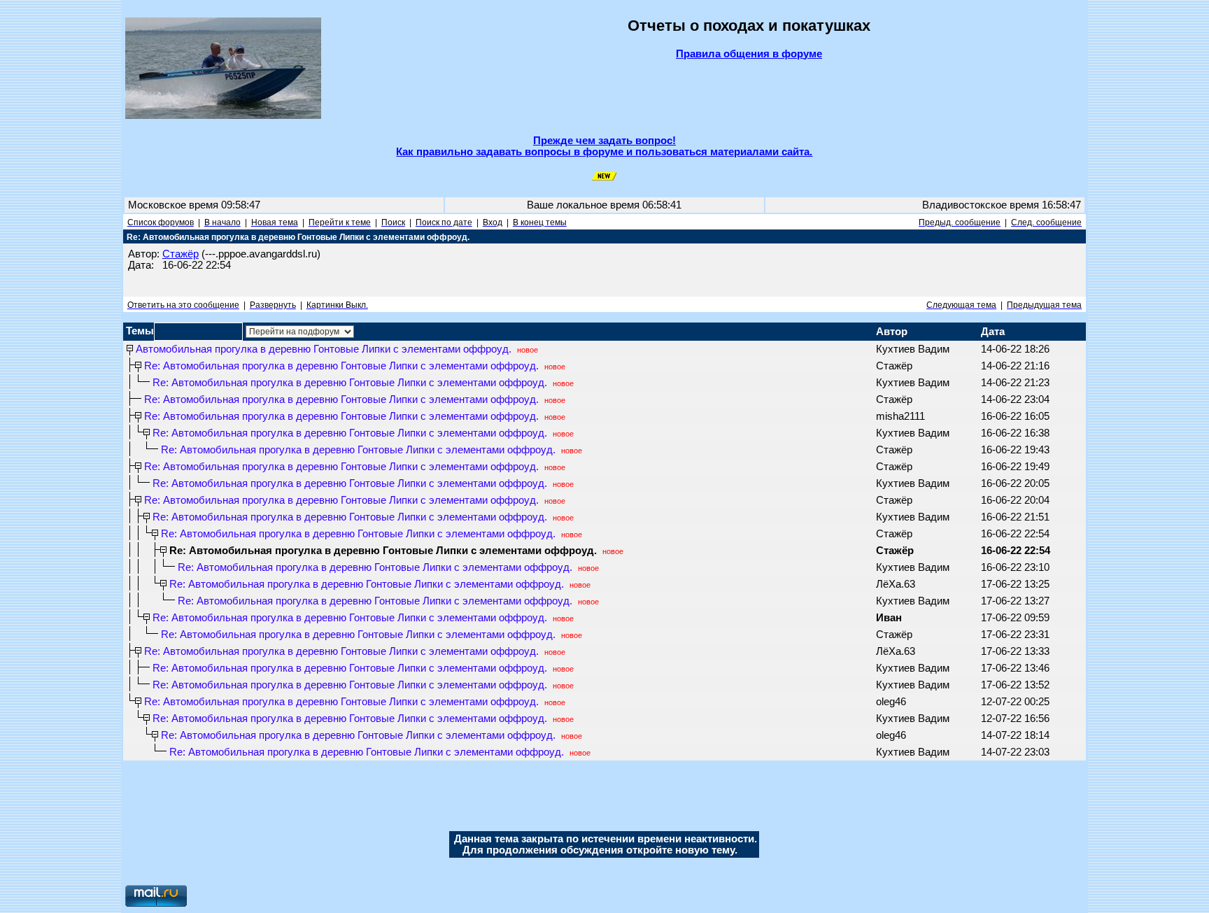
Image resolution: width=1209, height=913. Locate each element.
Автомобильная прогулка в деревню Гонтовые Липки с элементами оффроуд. (323, 349)
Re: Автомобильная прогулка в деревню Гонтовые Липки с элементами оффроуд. (341, 365)
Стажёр (180, 254)
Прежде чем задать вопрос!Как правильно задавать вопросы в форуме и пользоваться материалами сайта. (604, 146)
